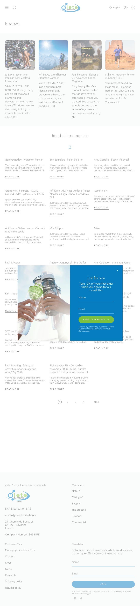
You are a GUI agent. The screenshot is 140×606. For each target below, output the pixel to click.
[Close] (117, 270)
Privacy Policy (93, 329)
